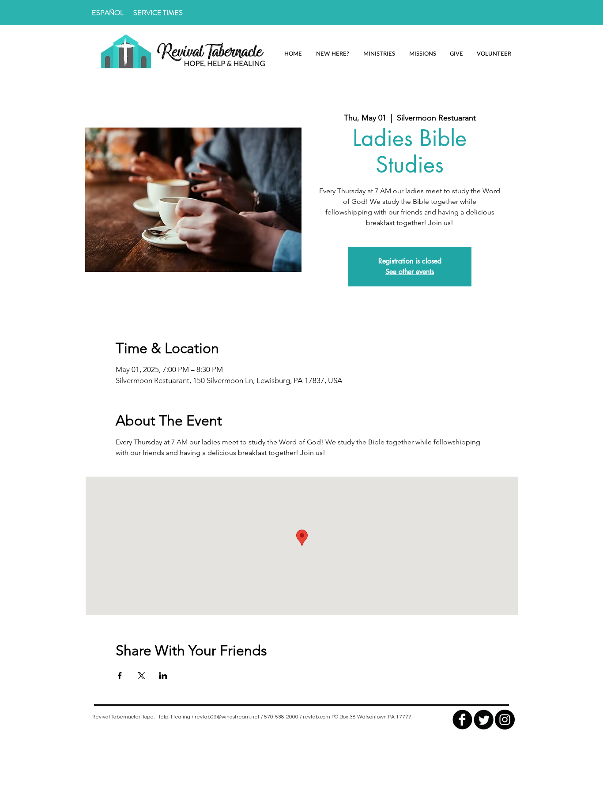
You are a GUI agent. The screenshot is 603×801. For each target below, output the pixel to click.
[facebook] (462, 720)
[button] (332, 53)
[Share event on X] (141, 675)
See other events (409, 271)
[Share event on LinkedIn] (163, 675)
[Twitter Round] (484, 720)
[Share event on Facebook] (120, 675)
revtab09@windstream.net (227, 717)
